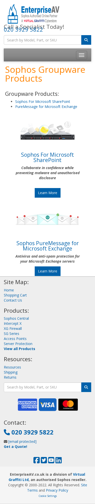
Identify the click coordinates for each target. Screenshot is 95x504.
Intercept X (13, 323)
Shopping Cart (15, 295)
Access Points (15, 338)
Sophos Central (16, 318)
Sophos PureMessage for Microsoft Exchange (47, 246)
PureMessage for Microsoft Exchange (46, 106)
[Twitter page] (44, 461)
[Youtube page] (51, 461)
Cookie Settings (48, 496)
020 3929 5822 (23, 29)
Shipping (10, 372)
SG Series (11, 333)
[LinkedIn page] (58, 461)
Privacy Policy (57, 490)
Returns (10, 377)
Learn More (47, 192)
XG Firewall (13, 328)
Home (9, 290)
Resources (12, 367)
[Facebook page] (36, 461)
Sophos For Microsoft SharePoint (42, 101)
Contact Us (13, 300)
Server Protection (18, 343)
